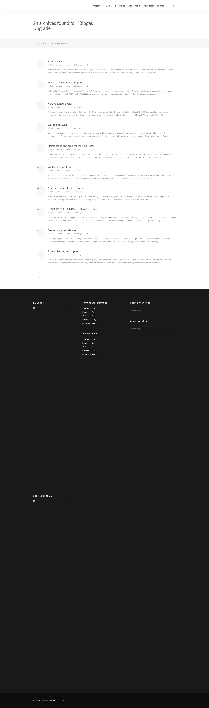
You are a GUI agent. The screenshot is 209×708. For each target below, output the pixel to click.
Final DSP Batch (56, 61)
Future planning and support (64, 251)
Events (85, 312)
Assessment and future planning (66, 188)
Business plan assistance (62, 230)
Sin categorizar (88, 323)
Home (38, 43)
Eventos (85, 308)
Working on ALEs (57, 124)
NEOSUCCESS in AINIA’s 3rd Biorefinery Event (73, 209)
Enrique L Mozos (56, 65)
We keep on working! (60, 167)
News (68, 65)
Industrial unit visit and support (65, 82)
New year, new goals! (60, 103)
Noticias (85, 319)
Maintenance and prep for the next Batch (71, 145)
